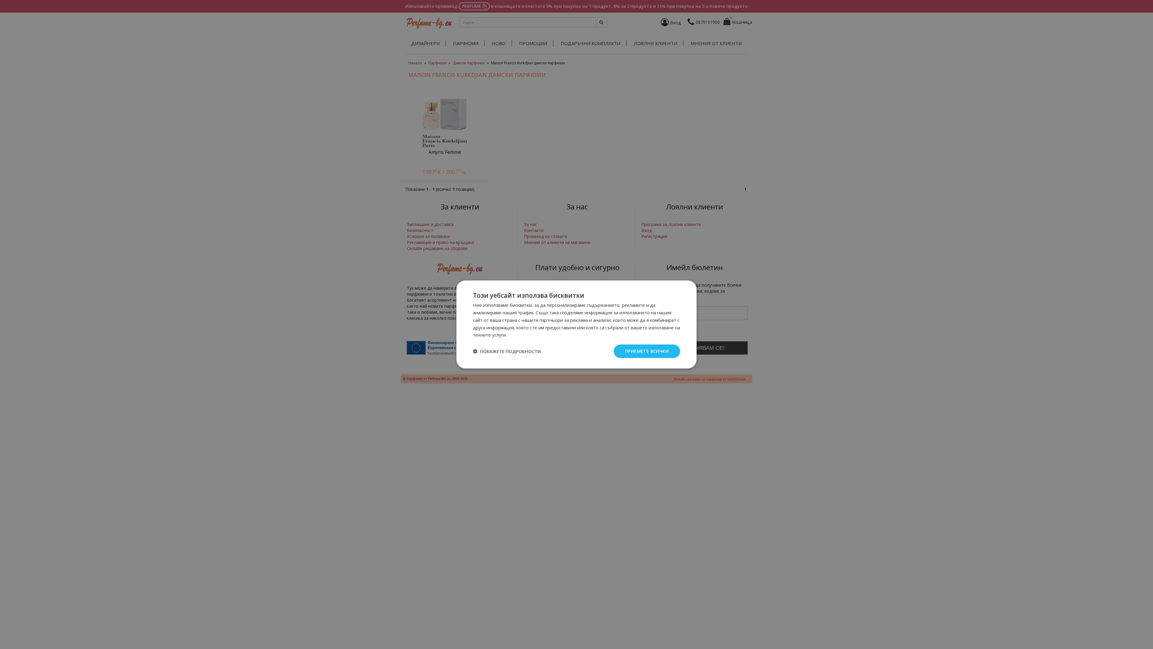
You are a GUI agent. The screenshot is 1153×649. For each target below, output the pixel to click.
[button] (507, 351)
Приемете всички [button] (647, 351)
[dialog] (576, 325)
